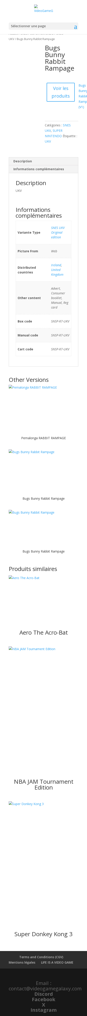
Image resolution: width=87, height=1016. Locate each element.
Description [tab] (22, 161)
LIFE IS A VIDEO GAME (57, 962)
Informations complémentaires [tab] (38, 169)
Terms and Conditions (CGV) (41, 957)
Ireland (56, 265)
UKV (48, 141)
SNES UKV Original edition (58, 232)
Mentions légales (22, 962)
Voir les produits (61, 92)
